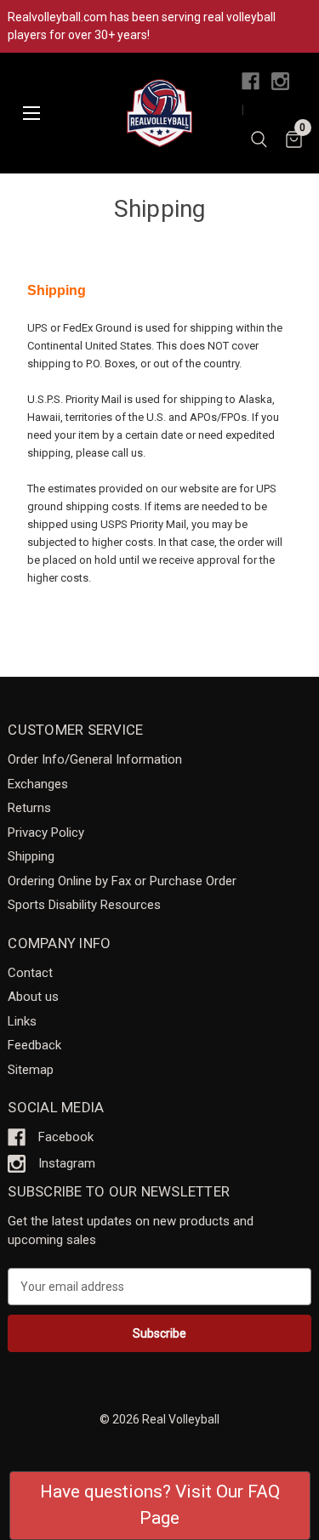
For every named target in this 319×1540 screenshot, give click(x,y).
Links (22, 1021)
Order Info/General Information (95, 759)
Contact (30, 972)
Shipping (31, 856)
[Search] (259, 142)
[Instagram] (280, 81)
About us (33, 996)
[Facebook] (250, 81)
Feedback (34, 1045)
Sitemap (31, 1069)
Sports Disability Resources (84, 904)
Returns (29, 807)
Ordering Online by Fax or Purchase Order (122, 881)
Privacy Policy (46, 832)
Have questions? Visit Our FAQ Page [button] (160, 1505)
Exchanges (38, 784)
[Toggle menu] (31, 113)
